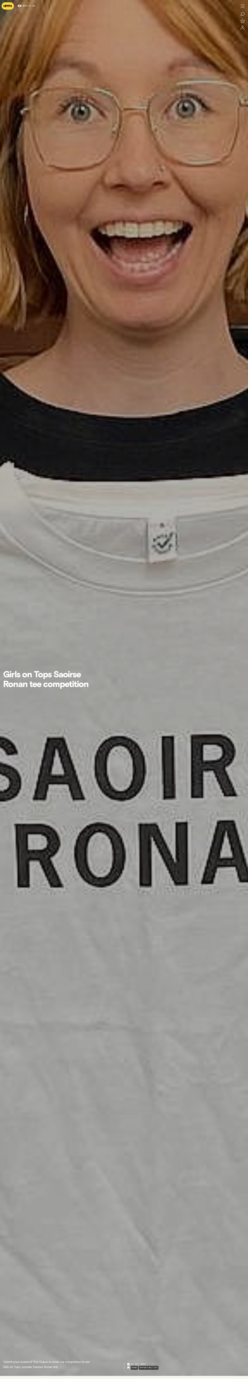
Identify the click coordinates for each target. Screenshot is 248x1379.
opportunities (149, 1368)
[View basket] (242, 21)
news (134, 1368)
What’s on (29, 6)
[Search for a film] (242, 14)
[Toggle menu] (242, 6)
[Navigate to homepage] (8, 6)
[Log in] (242, 28)
